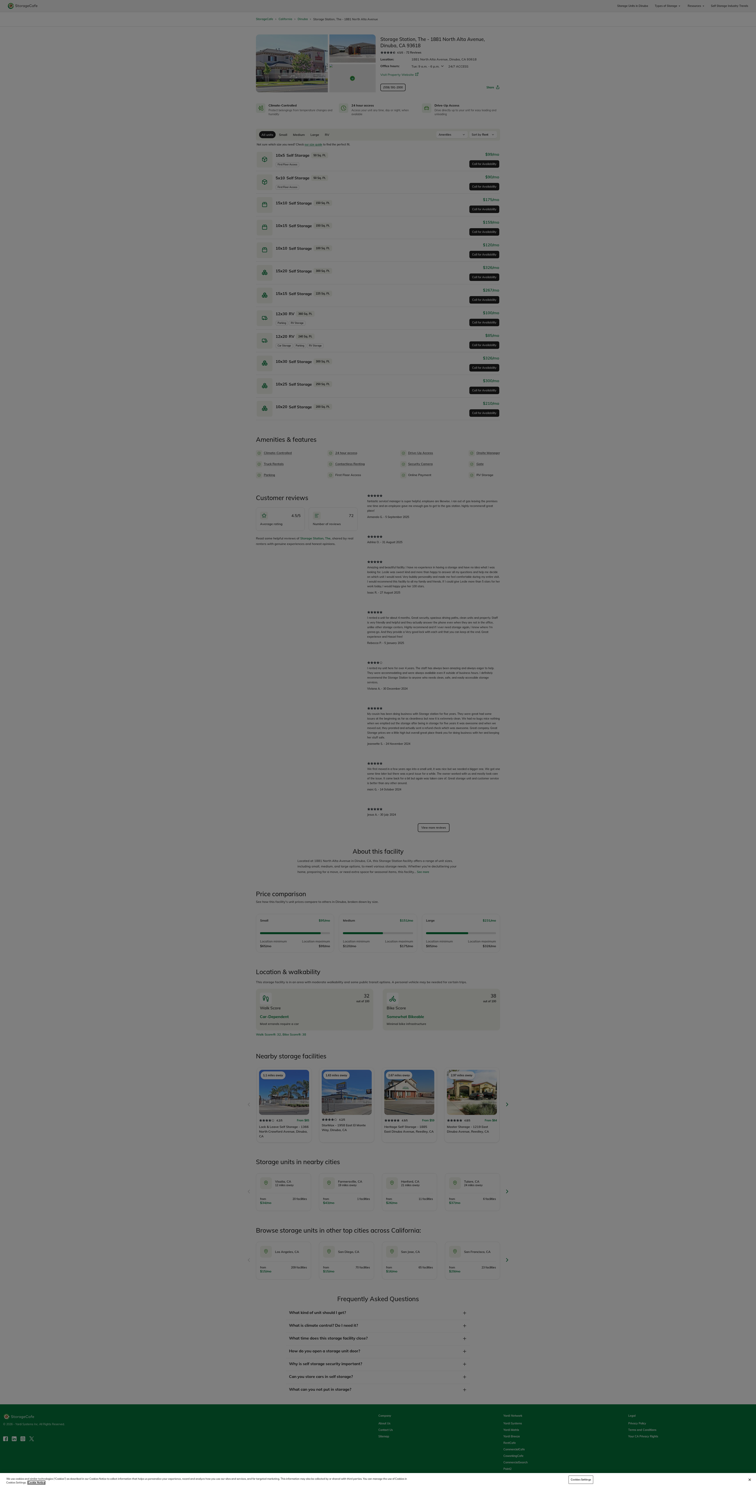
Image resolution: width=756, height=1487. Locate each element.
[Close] (749, 1479)
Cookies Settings (581, 1479)
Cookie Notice (36, 1482)
